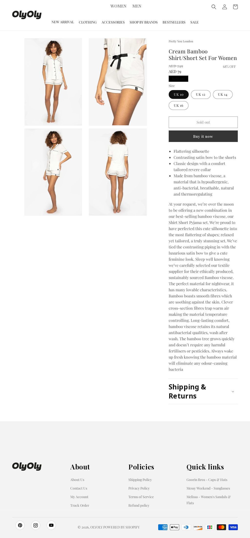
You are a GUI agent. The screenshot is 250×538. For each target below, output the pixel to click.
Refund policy (138, 505)
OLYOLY (96, 527)
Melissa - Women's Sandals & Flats (209, 499)
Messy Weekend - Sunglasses (208, 488)
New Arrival (63, 22)
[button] (203, 391)
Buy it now (203, 136)
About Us (77, 479)
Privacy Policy (139, 488)
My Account (79, 496)
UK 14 (223, 94)
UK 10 (179, 94)
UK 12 (201, 94)
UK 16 (178, 105)
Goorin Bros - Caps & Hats (207, 479)
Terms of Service (141, 496)
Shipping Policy (140, 479)
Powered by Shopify (121, 527)
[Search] (213, 6)
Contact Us (78, 488)
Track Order (79, 505)
